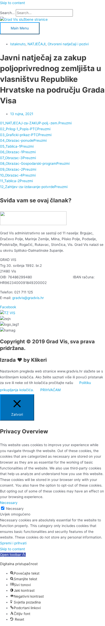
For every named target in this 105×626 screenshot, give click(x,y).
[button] (13, 555)
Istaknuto (17, 44)
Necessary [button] (9, 503)
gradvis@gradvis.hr (28, 298)
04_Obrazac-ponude (16, 140)
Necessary (15, 509)
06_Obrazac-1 (11, 152)
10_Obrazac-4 (11, 175)
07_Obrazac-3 (11, 158)
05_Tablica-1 (10, 146)
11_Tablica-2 (10, 181)
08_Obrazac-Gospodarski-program (28, 163)
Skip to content (12, 3)
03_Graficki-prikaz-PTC (19, 135)
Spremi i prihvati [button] (13, 543)
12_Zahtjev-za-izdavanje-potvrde (27, 187)
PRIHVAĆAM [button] (50, 390)
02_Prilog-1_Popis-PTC (18, 129)
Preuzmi (65, 123)
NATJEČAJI (37, 44)
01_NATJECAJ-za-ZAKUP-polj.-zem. (29, 123)
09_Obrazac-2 (11, 169)
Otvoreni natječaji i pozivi (68, 44)
